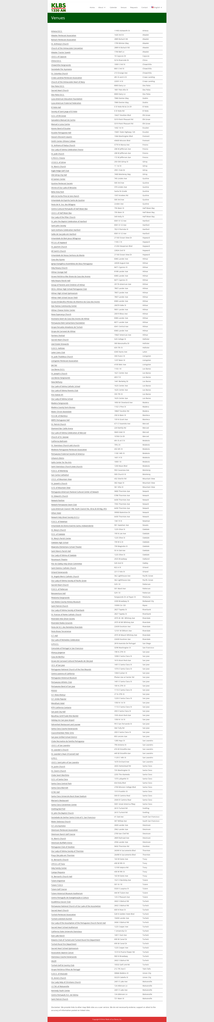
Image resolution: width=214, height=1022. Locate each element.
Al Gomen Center (58, 179)
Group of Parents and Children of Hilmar (68, 285)
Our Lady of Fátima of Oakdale (63, 555)
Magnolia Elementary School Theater (66, 547)
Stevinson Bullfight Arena (61, 843)
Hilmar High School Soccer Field (64, 297)
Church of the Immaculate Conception (67, 48)
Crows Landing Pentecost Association (66, 78)
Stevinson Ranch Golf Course (63, 834)
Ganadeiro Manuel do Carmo (63, 120)
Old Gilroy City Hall (59, 175)
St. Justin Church (58, 766)
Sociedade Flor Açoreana (61, 69)
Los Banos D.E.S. (58, 369)
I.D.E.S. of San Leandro (60, 745)
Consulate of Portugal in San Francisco (67, 648)
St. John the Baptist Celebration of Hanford (69, 221)
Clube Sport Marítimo (60, 775)
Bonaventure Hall (58, 593)
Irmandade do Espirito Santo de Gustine (68, 200)
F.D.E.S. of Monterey (59, 471)
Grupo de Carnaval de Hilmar (63, 331)
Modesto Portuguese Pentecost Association (69, 449)
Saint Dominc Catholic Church (63, 568)
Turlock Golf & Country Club (62, 965)
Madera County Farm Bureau (63, 407)
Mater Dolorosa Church (61, 821)
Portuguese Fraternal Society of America (67, 454)
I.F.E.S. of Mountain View (61, 479)
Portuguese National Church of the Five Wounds (71, 669)
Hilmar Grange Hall (59, 272)
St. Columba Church (59, 73)
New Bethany (56, 382)
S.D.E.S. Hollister (58, 348)
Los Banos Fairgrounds (60, 378)
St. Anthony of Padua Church (63, 145)
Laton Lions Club (58, 352)
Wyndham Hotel (58, 703)
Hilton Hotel (56, 513)
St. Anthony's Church (60, 44)
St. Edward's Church (59, 496)
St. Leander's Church (59, 750)
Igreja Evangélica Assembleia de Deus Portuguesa (72, 263)
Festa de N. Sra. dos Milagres (63, 204)
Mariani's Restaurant (60, 800)
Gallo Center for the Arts (61, 462)
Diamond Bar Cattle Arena (62, 428)
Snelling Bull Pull (58, 809)
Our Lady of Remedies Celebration (65, 640)
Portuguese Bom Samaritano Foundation (68, 323)
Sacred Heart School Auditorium (64, 927)
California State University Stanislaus (66, 931)
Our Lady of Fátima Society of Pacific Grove (68, 580)
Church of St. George (59, 437)
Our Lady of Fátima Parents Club (64, 390)
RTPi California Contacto (61, 707)
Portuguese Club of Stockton (63, 847)
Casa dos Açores (58, 259)
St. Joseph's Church (59, 373)
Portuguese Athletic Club (61, 682)
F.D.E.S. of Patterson (59, 589)
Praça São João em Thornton (63, 855)
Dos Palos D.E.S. (57, 86)
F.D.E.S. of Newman (59, 521)
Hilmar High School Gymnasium (64, 293)
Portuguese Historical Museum (64, 678)
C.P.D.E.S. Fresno (58, 158)
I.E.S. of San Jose (58, 665)
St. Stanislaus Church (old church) (65, 445)
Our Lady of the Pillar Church (63, 217)
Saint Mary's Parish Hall (61, 551)
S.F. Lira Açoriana (58, 826)
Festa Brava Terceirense (61, 631)
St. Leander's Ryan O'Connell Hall (65, 754)
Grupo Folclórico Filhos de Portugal (65, 969)
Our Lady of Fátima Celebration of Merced (68, 433)
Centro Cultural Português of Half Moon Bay (69, 209)
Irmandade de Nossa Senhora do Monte (67, 255)
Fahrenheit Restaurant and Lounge (65, 724)
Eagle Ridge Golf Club (60, 170)
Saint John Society (58, 225)
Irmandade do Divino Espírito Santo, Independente (72, 526)
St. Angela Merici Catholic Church (65, 576)
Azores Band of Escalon (61, 128)
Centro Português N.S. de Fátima (64, 995)
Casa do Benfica (57, 657)
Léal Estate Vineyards (60, 344)
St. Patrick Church (58, 424)
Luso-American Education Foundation (66, 99)
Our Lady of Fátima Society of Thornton (67, 851)
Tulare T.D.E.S (57, 885)
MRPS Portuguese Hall (60, 420)
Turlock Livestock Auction (61, 919)
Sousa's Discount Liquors (61, 137)
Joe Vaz (54, 365)
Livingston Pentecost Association (64, 361)
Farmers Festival (58, 335)
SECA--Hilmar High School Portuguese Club (69, 289)
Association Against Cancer (62, 952)
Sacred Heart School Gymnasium (64, 948)
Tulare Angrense (58, 880)
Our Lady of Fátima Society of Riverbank (67, 610)
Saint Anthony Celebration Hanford (65, 230)
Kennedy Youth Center (60, 990)
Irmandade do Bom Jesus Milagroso (66, 238)
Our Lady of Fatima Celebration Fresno (67, 149)
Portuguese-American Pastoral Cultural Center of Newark (75, 492)
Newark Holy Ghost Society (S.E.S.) (65, 517)
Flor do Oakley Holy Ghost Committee (66, 563)
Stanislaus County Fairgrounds (64, 957)
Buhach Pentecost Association (63, 39)
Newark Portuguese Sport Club (64, 504)
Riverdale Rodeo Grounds (61, 623)
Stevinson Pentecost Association (64, 830)
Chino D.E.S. (56, 61)
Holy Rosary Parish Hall (60, 280)
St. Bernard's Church (59, 859)
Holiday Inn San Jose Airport (62, 720)
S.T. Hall (54, 635)
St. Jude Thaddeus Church (62, 356)
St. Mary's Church (58, 166)
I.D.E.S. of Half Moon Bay (61, 213)
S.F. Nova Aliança (58, 695)
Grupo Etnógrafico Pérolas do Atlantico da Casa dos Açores (75, 302)
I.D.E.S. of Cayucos (58, 56)
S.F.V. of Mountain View (60, 487)
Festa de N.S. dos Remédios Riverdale (66, 627)
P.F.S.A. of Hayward (59, 242)
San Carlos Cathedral (60, 475)
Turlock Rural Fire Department (63, 944)
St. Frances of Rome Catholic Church (66, 614)
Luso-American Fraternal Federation (66, 103)
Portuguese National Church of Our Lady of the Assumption (76, 906)
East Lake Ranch (58, 935)
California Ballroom (59, 441)
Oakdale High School (59, 542)
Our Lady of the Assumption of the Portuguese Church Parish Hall (78, 923)
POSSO (54, 690)
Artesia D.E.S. (56, 31)
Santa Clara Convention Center (64, 804)
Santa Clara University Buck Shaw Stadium (68, 796)
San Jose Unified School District (64, 737)
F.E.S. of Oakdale (58, 534)
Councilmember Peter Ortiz (62, 733)
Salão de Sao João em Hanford (63, 234)
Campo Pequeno (58, 872)
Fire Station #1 (57, 394)
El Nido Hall (56, 107)
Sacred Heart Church (60, 90)
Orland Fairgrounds (59, 572)
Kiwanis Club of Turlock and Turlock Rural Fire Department (75, 940)
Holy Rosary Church (59, 268)
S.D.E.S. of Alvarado (59, 974)
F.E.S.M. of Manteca (59, 416)
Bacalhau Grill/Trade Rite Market (64, 716)
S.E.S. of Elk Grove (58, 116)
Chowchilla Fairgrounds (61, 65)
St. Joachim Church (59, 247)
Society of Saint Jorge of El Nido (64, 111)
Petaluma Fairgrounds (60, 597)
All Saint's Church (58, 251)
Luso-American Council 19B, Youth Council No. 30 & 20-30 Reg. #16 (79, 509)
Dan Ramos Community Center (64, 306)
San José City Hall (58, 711)
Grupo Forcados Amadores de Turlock (66, 327)
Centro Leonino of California (63, 673)
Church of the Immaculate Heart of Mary (68, 82)
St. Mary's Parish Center (61, 538)
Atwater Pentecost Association (63, 35)
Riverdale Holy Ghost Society (63, 619)
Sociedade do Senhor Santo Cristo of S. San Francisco (73, 817)
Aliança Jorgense (58, 652)
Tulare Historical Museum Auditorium (67, 893)
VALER (53, 961)
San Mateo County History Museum (65, 602)
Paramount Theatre (59, 559)
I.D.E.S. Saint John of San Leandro (65, 762)
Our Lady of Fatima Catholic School (65, 386)
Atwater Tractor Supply (60, 52)
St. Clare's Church (58, 771)
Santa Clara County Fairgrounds (64, 728)
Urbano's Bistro (57, 458)
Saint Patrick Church (59, 606)
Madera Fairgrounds (59, 403)
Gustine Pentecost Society (62, 183)
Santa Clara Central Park (61, 783)
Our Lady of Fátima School (62, 399)
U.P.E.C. (54, 758)
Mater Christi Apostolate (61, 411)
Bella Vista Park (57, 192)
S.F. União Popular (58, 699)
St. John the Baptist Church (62, 813)
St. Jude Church (57, 154)
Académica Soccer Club (61, 902)
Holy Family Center (59, 868)
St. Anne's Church (58, 978)
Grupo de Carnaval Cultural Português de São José (72, 661)
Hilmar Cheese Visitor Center (63, 310)
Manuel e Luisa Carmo (60, 124)
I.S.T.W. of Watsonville (60, 986)
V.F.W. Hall (55, 792)
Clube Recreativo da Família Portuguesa (67, 741)
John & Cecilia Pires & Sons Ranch (65, 196)
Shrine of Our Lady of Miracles (64, 187)
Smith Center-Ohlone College (63, 141)
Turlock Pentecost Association (63, 914)
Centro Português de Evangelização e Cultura (70, 897)
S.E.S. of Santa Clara (59, 779)
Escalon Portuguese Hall (61, 132)
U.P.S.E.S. (55, 644)
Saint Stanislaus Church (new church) (66, 466)
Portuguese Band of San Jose (63, 686)
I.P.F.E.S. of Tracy (58, 864)
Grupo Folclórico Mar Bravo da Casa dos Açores (70, 276)
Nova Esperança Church (61, 314)
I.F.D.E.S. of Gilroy (58, 162)
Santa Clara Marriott (59, 787)
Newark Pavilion (58, 500)
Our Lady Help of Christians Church (66, 982)
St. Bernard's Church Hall (61, 876)
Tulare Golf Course (59, 889)
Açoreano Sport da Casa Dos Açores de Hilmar (70, 318)
